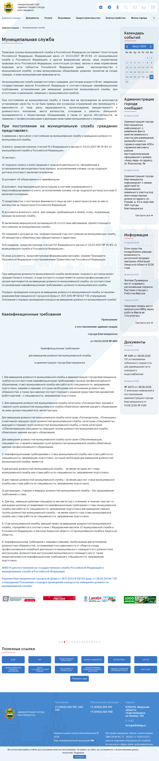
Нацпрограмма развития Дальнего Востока (92, 669)
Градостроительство (88, 18)
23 (151, 72)
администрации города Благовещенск (31, 7)
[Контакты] (153, 7)
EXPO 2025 (145, 669)
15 (147, 67)
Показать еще (79, 679)
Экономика (64, 18)
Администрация (11, 18)
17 (127, 72)
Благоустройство (116, 18)
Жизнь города (139, 18)
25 (131, 77)
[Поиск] (126, 7)
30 (151, 77)
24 (127, 77)
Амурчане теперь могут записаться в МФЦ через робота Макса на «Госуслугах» (139, 311)
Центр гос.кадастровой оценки (40, 669)
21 (143, 72)
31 (127, 81)
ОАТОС (146, 660)
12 (135, 67)
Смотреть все (143, 216)
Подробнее (79, 753)
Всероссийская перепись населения (13, 669)
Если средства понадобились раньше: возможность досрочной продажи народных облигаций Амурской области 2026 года (139, 258)
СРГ (39, 660)
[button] (59, 642)
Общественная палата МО (66, 659)
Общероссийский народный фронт (119, 669)
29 (147, 77)
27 (139, 77)
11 (131, 67)
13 (139, 67)
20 (139, 72)
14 (143, 67)
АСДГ (13, 660)
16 (151, 67)
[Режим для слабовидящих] (143, 7)
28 (143, 77)
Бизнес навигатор (93, 660)
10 (127, 67)
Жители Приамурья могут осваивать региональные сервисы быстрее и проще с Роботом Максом (138, 287)
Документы (32, 18)
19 (135, 72)
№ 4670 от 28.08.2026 (137, 387)
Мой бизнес (119, 660)
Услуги (48, 18)
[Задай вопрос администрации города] (135, 7)
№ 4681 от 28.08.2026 (137, 356)
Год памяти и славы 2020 (66, 669)
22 (147, 72)
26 (135, 77)
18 (131, 72)
